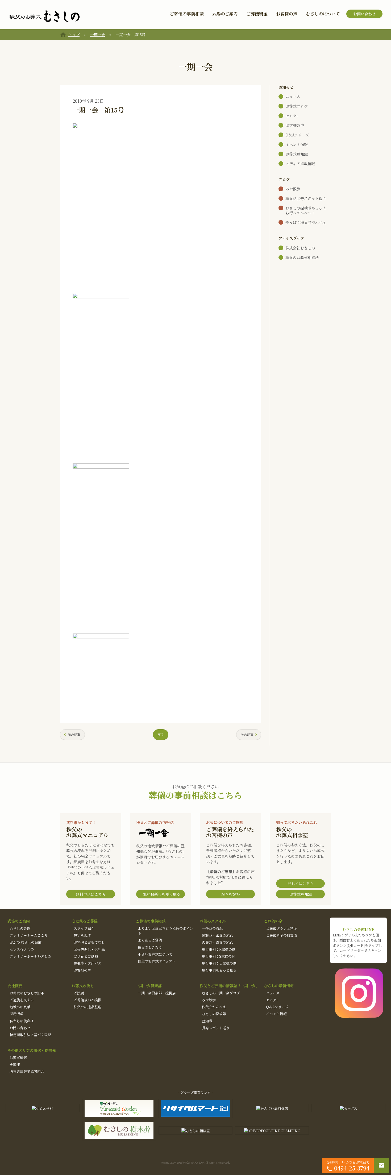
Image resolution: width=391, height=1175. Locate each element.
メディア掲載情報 (300, 163)
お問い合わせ (364, 13)
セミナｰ (291, 115)
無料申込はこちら (91, 894)
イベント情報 (296, 144)
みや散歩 (292, 188)
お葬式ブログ (296, 106)
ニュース (292, 96)
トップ (74, 34)
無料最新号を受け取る (161, 894)
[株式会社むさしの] (44, 16)
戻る (160, 734)
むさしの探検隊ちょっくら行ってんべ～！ (305, 210)
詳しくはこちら (301, 883)
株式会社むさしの (300, 248)
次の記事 (247, 734)
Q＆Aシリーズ (297, 135)
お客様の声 (286, 14)
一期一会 (97, 34)
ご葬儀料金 (257, 14)
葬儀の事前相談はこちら (195, 795)
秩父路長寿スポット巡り (305, 198)
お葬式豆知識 (296, 154)
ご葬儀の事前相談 (187, 14)
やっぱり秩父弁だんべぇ (305, 222)
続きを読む (230, 894)
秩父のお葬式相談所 (302, 257)
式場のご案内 (225, 14)
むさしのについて (323, 14)
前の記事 (74, 734)
